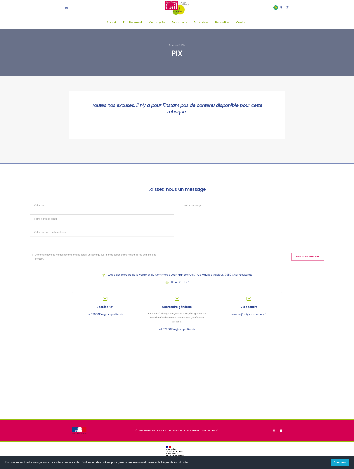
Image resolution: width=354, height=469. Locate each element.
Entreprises (201, 22)
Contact (241, 22)
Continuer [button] (340, 462)
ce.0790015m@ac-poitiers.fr (105, 314)
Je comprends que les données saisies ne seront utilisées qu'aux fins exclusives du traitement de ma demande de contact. (95, 256)
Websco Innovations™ (205, 430)
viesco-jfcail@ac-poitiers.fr (249, 314)
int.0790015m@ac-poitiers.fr (177, 329)
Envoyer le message (307, 256)
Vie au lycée (157, 22)
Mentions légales (155, 430)
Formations (179, 22)
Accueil (112, 22)
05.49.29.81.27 (180, 282)
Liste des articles (179, 430)
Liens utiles (222, 22)
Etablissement (132, 22)
